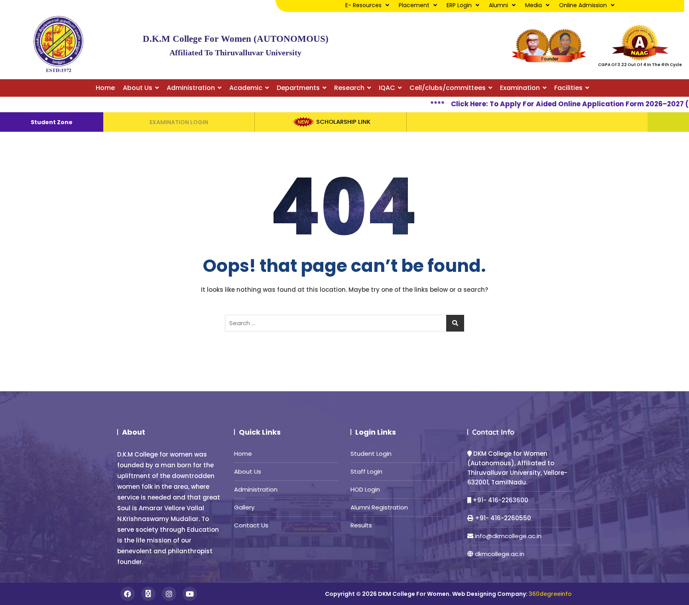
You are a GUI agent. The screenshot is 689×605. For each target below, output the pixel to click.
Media (533, 5)
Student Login (371, 453)
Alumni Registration (379, 507)
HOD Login (365, 489)
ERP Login (459, 5)
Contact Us (251, 525)
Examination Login (179, 122)
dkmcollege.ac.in (499, 554)
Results (361, 525)
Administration (256, 489)
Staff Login (366, 471)
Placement (414, 5)
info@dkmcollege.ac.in (508, 536)
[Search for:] (344, 323)
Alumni (498, 5)
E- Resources (363, 5)
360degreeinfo (550, 594)
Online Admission (583, 5)
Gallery (244, 507)
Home (243, 453)
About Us (247, 471)
